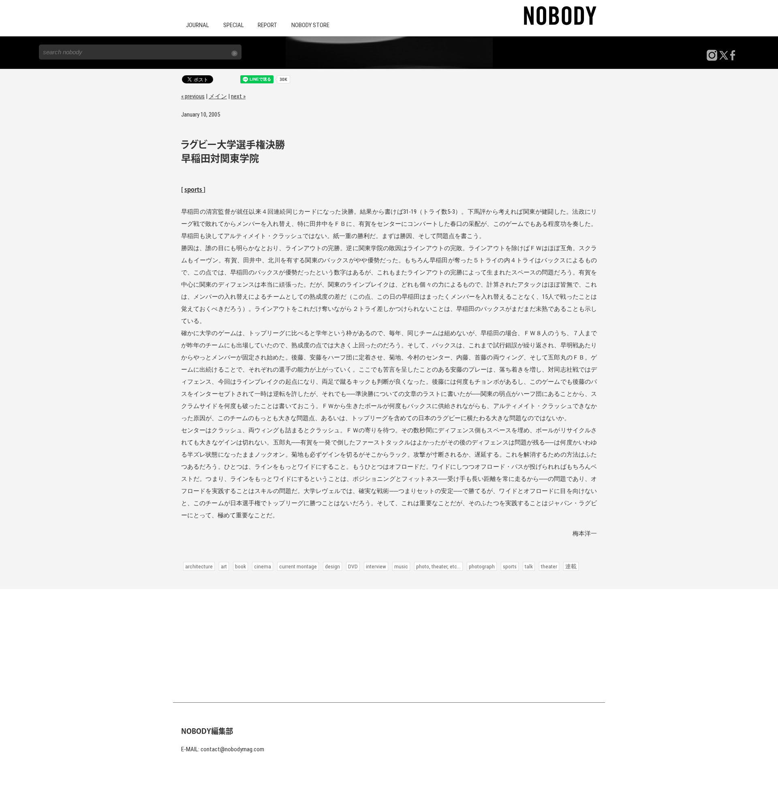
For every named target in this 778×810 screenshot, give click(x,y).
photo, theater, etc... (438, 566)
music (401, 566)
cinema (262, 566)
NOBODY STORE (310, 25)
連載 (571, 566)
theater (549, 566)
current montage (298, 566)
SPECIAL (233, 25)
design (332, 566)
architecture (199, 566)
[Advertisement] (389, 645)
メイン (218, 96)
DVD (353, 566)
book (240, 566)
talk (529, 566)
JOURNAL (197, 25)
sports (193, 190)
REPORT (267, 25)
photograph (482, 566)
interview (376, 566)
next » (238, 96)
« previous (193, 96)
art (224, 566)
